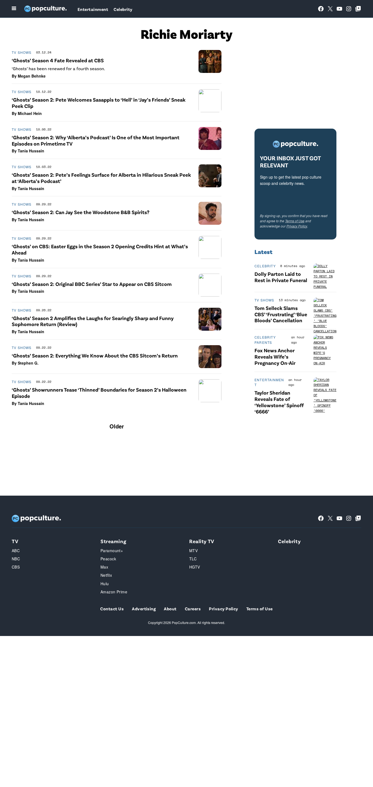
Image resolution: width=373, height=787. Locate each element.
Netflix (106, 575)
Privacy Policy (296, 226)
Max (104, 567)
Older (116, 426)
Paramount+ (111, 550)
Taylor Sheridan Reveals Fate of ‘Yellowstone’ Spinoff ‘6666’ (279, 401)
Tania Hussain (31, 150)
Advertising (144, 608)
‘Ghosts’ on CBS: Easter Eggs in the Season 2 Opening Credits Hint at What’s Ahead (100, 249)
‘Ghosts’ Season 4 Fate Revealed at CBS (58, 60)
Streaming (113, 541)
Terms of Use (294, 220)
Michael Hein (30, 113)
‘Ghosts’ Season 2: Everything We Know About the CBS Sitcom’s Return (95, 355)
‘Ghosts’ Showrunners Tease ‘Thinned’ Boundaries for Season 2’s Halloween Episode (99, 392)
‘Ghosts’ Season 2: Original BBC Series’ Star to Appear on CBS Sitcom (92, 284)
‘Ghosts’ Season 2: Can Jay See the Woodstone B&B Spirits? (80, 212)
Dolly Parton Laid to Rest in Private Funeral (280, 277)
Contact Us (112, 608)
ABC (16, 550)
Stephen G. (28, 363)
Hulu (104, 583)
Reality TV (201, 541)
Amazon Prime (113, 591)
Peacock (108, 558)
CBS (16, 567)
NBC (16, 558)
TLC (193, 558)
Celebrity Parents (265, 340)
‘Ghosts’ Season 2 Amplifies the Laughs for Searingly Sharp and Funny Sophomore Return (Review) (93, 321)
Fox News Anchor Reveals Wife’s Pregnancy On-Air (274, 356)
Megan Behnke (32, 76)
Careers (193, 608)
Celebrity (123, 9)
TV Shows (22, 52)
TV (15, 541)
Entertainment (93, 9)
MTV (193, 550)
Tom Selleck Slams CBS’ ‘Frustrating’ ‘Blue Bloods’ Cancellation (280, 314)
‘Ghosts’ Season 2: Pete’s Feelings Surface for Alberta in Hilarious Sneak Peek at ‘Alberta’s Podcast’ (101, 177)
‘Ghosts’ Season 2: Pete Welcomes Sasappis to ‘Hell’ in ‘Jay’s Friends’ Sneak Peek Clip (98, 102)
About (170, 608)
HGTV (194, 567)
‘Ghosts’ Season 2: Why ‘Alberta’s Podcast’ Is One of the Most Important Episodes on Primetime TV (95, 140)
